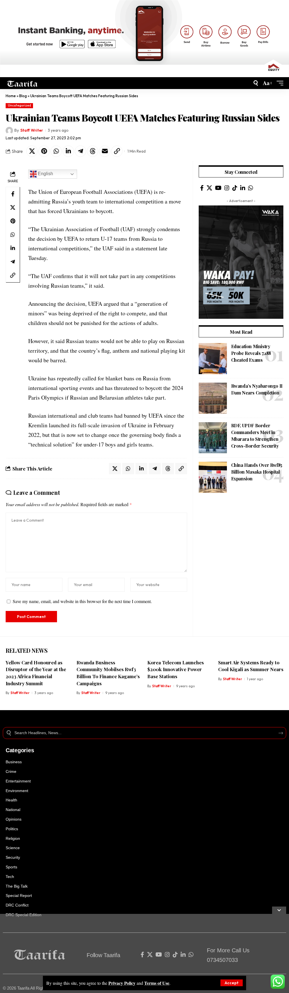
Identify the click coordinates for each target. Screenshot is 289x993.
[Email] (104, 151)
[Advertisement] (241, 539)
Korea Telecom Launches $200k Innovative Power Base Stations (175, 669)
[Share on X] (32, 151)
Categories (20, 750)
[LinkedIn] (243, 188)
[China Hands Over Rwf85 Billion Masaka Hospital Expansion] (213, 477)
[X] (209, 188)
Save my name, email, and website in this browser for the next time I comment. (82, 601)
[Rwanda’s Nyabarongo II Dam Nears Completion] (213, 398)
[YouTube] (218, 188)
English (45, 174)
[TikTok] (235, 188)
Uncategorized (19, 105)
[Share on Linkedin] (68, 151)
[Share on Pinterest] (44, 151)
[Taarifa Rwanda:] (22, 83)
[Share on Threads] (92, 151)
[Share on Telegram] (80, 151)
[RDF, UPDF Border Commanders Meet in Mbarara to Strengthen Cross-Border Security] (213, 437)
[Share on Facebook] (12, 194)
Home (11, 96)
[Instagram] (227, 188)
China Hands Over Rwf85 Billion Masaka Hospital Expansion (256, 472)
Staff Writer (31, 130)
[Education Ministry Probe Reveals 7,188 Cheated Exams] (213, 358)
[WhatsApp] (251, 188)
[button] (231, 982)
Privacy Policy (121, 983)
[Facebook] (202, 188)
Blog (23, 96)
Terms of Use (156, 983)
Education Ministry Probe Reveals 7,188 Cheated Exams (251, 353)
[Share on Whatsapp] (56, 151)
